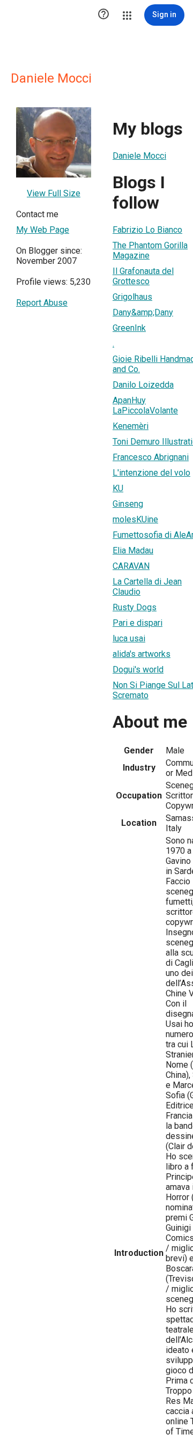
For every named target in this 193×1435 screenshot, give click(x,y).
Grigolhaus (132, 297)
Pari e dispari (137, 623)
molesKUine (135, 519)
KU (118, 488)
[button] (103, 15)
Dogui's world (138, 669)
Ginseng (128, 504)
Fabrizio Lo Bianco (147, 230)
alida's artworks (141, 654)
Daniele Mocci (139, 156)
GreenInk (129, 328)
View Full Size (53, 193)
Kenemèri (131, 426)
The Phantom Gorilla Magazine (150, 250)
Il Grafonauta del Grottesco (143, 276)
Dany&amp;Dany (143, 312)
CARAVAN (131, 566)
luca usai (129, 638)
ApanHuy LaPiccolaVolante (145, 405)
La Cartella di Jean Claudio (147, 586)
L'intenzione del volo (151, 473)
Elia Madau (133, 550)
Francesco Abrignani (151, 457)
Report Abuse (42, 303)
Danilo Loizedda (143, 385)
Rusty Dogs (135, 607)
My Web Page (42, 230)
